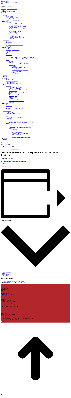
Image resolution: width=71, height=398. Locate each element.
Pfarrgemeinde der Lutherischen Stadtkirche (13, 161)
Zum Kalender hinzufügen (6, 220)
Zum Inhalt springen (5, 1)
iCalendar (5, 273)
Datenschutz (20, 319)
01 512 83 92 (3, 2)
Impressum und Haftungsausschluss (8, 319)
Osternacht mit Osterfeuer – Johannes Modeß (13, 281)
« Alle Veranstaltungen (5, 144)
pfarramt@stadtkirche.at (11, 2)
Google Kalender (7, 272)
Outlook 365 (6, 274)
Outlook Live (6, 275)
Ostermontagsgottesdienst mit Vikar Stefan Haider (14, 282)
